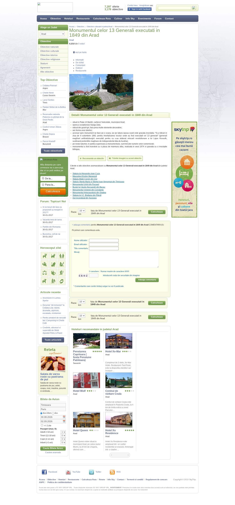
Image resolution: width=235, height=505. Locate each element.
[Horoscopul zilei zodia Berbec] (45, 256)
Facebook (52, 472)
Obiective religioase (50, 59)
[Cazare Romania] (184, 169)
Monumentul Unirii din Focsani (86, 184)
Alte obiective (47, 71)
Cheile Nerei (49, 94)
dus (56, 413)
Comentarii (80, 65)
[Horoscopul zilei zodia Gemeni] (62, 256)
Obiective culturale (49, 51)
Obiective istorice (49, 55)
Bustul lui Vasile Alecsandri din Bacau (89, 187)
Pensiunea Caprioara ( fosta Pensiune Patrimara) (82, 355)
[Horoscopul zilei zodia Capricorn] (45, 281)
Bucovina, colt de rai (51, 234)
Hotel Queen (80, 430)
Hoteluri (68, 18)
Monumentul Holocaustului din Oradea (89, 192)
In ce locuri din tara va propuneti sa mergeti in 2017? (53, 210)
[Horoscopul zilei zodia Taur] (53, 256)
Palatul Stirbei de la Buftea (54, 108)
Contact (169, 18)
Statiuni (44, 63)
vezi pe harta (80, 52)
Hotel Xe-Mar (113, 351)
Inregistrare (144, 5)
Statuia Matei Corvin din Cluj (85, 179)
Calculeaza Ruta (102, 18)
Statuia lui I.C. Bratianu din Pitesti (87, 195)
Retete (102, 479)
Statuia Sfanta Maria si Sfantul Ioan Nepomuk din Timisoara (98, 182)
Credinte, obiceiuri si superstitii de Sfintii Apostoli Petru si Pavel (52, 330)
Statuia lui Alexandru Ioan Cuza (86, 173)
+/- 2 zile (47, 426)
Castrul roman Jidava (52, 128)
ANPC (42, 482)
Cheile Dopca (49, 135)
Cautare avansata (53, 452)
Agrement (45, 67)
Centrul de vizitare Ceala (113, 392)
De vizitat (80, 62)
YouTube (76, 472)
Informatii (80, 60)
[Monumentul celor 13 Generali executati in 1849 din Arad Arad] (119, 92)
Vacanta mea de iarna (52, 220)
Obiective (55, 18)
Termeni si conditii (135, 479)
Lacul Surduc (48, 101)
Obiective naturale (49, 47)
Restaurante (83, 18)
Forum (157, 18)
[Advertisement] (184, 73)
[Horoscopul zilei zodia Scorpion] (53, 273)
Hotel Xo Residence (111, 432)
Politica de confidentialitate (59, 482)
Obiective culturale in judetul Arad (99, 26)
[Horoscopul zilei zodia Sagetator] (62, 273)
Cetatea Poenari (50, 86)
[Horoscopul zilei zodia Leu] (53, 264)
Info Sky (130, 18)
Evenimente (144, 18)
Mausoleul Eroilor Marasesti (85, 176)
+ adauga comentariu (81, 225)
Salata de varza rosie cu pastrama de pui (51, 376)
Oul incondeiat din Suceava (85, 198)
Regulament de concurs (156, 479)
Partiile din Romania (51, 227)
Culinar (118, 18)
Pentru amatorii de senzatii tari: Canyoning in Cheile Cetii (54, 320)
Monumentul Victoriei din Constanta (88, 190)
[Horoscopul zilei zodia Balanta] (45, 273)
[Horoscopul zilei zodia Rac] (45, 264)
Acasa (43, 18)
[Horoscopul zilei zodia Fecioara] (62, 264)
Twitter (98, 472)
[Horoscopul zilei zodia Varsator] (53, 281)
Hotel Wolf (79, 391)
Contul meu (133, 5)
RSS (119, 472)
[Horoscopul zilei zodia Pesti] (62, 281)
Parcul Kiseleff (49, 142)
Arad (71, 40)
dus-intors (47, 413)
